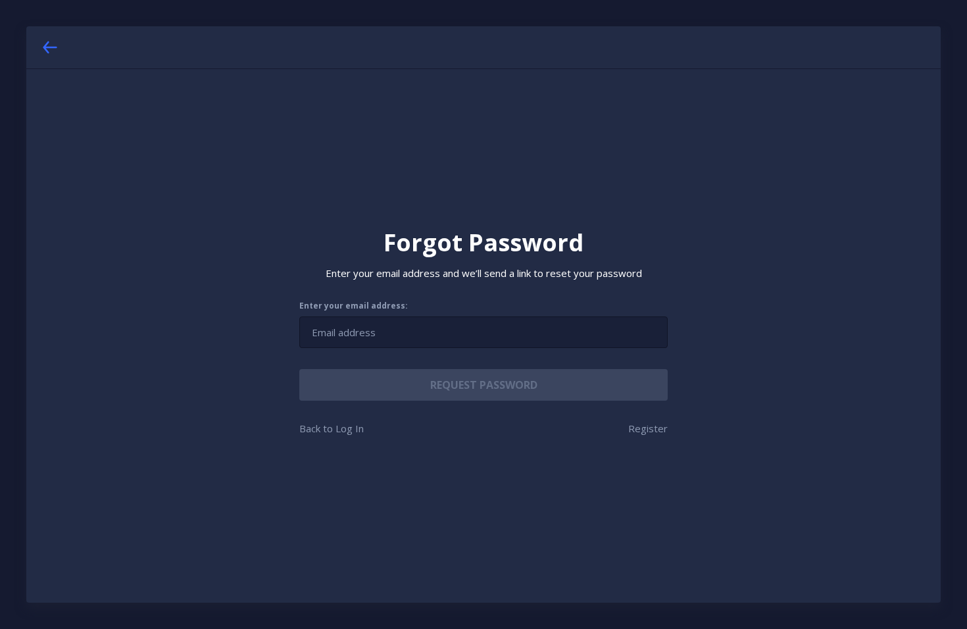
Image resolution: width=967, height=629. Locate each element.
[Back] (50, 47)
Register (648, 428)
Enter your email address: (353, 306)
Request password (483, 385)
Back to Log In (331, 428)
